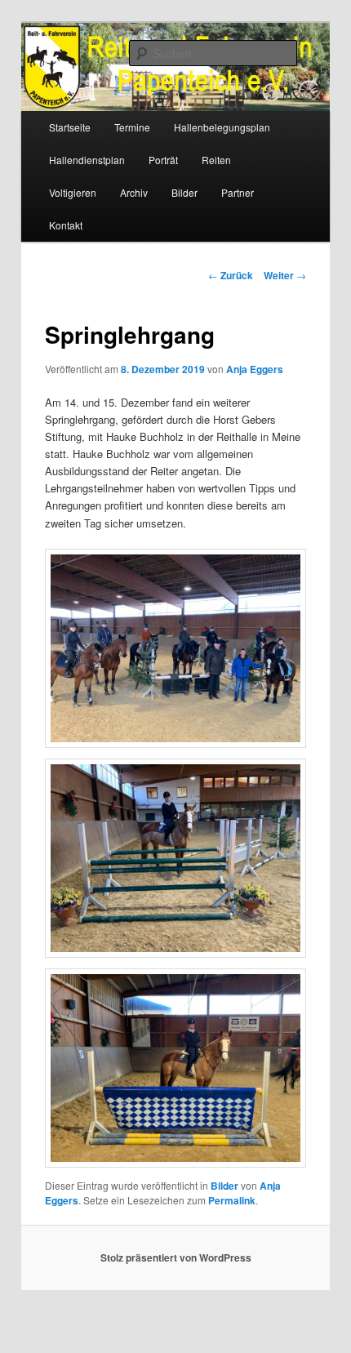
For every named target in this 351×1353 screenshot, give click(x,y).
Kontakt (65, 225)
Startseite (70, 127)
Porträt (163, 160)
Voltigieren (72, 192)
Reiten (216, 160)
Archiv (134, 192)
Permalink (231, 1200)
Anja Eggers (254, 369)
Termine (132, 127)
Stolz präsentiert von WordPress (175, 1257)
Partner (237, 192)
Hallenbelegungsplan (222, 127)
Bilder (184, 192)
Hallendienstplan (87, 160)
